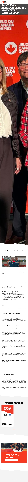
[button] (22, 2)
